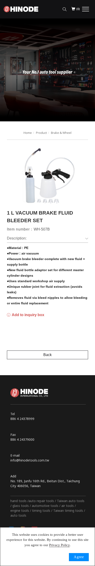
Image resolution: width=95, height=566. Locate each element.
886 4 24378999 (22, 418)
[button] (64, 8)
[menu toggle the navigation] (85, 9)
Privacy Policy (59, 545)
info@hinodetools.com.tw (29, 460)
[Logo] (21, 8)
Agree (79, 557)
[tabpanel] (47, 69)
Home (28, 133)
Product (41, 133)
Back (47, 355)
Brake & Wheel (61, 133)
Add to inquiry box (27, 315)
